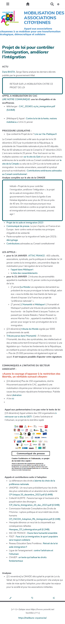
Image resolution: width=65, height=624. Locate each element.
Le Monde (25, 287)
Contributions (13, 243)
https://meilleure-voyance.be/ (32, 617)
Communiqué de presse (17, 226)
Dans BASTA (8, 71)
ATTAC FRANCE (36, 255)
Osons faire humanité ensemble (42, 533)
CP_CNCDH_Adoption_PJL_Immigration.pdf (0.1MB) (34, 519)
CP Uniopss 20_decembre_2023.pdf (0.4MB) (31, 494)
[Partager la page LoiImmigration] (54, 598)
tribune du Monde (29, 329)
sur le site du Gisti (32, 156)
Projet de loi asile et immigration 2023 (24, 222)
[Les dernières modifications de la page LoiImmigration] (32, 598)
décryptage (12, 240)
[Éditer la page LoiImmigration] (10, 598)
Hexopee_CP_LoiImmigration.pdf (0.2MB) (29, 529)
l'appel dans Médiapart (22, 269)
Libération (17, 395)
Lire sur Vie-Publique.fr (45, 134)
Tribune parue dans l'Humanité (21, 335)
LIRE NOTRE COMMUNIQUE (16, 99)
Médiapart (40, 304)
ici (13, 398)
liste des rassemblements (25, 273)
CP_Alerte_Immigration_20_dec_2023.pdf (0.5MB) (35, 505)
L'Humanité (26, 304)
